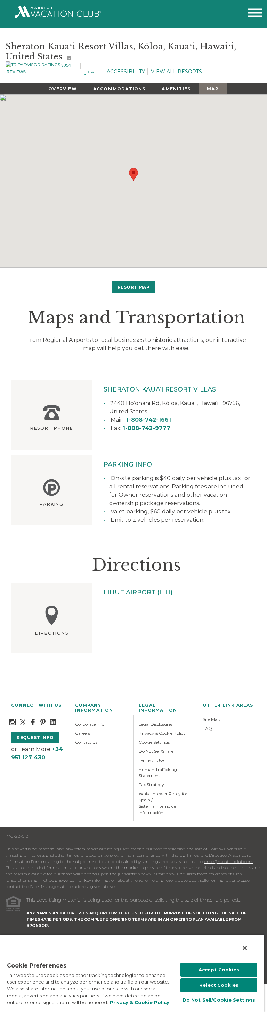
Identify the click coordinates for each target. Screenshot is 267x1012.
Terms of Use (151, 760)
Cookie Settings (154, 742)
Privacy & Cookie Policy (162, 733)
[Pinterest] (43, 721)
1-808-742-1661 (148, 420)
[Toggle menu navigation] (255, 14)
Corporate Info (89, 724)
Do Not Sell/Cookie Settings (219, 1000)
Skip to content (25, 4)
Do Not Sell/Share (156, 751)
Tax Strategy (151, 784)
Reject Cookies (218, 985)
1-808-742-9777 (146, 428)
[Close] (244, 948)
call (93, 71)
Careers (82, 733)
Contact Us (86, 742)
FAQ (207, 728)
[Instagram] (12, 721)
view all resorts (176, 71)
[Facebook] (33, 721)
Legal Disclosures (155, 724)
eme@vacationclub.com (228, 861)
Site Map (211, 719)
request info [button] (35, 737)
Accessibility (126, 71)
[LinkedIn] (53, 721)
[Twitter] (22, 721)
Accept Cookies (219, 969)
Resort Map (134, 287)
